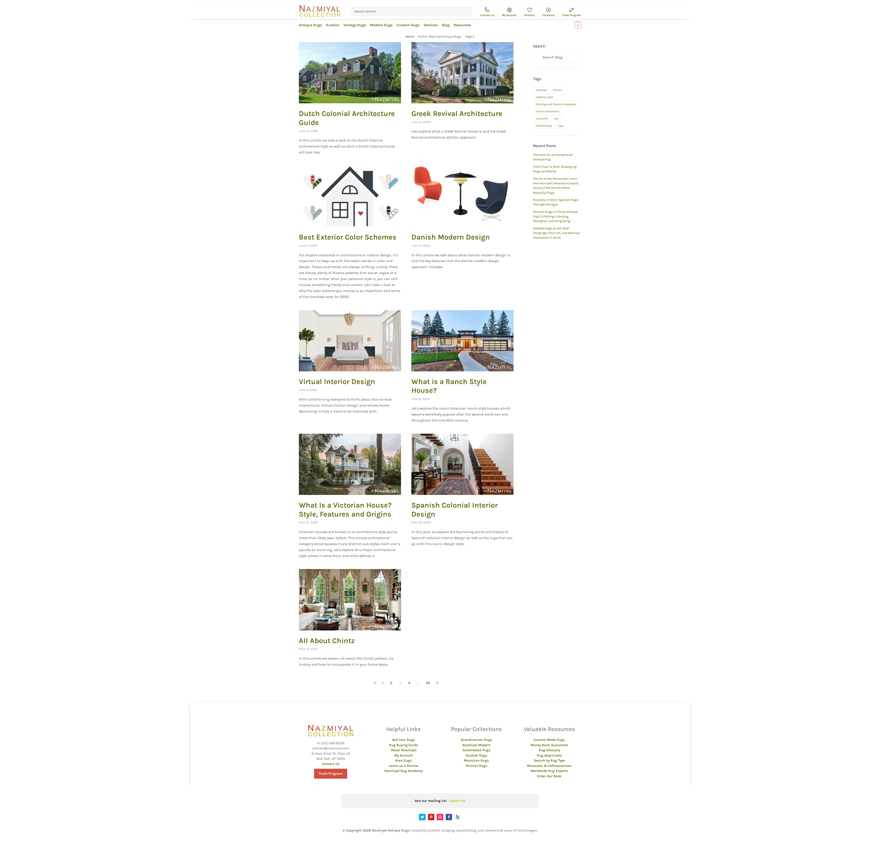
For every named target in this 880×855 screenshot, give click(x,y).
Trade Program (571, 15)
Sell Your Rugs (403, 740)
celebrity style (544, 97)
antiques (541, 90)
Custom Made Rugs (549, 740)
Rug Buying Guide (403, 745)
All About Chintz (327, 640)
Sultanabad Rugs (476, 750)
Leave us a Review (403, 766)
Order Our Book (549, 776)
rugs (561, 125)
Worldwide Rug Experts (549, 771)
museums (542, 118)
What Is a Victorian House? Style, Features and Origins (345, 509)
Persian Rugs (476, 766)
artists (557, 90)
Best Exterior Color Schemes (347, 237)
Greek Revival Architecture (456, 113)
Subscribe (457, 801)
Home (410, 36)
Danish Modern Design (450, 237)
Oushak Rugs (476, 755)
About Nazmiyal (403, 750)
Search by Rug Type (549, 760)
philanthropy (544, 125)
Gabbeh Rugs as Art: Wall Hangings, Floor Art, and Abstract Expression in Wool (556, 233)
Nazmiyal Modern (476, 745)
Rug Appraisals (549, 755)
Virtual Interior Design (337, 381)
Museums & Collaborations (549, 766)
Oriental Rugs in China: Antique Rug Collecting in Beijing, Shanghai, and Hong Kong (555, 216)
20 (428, 683)
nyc (556, 118)
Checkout (548, 15)
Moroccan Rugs (476, 760)
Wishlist (529, 15)
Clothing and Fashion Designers (556, 104)
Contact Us (487, 15)
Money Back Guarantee (549, 745)
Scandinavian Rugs (476, 740)
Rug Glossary (549, 750)
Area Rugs (403, 760)
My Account (509, 15)
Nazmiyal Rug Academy (403, 771)
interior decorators (547, 111)
